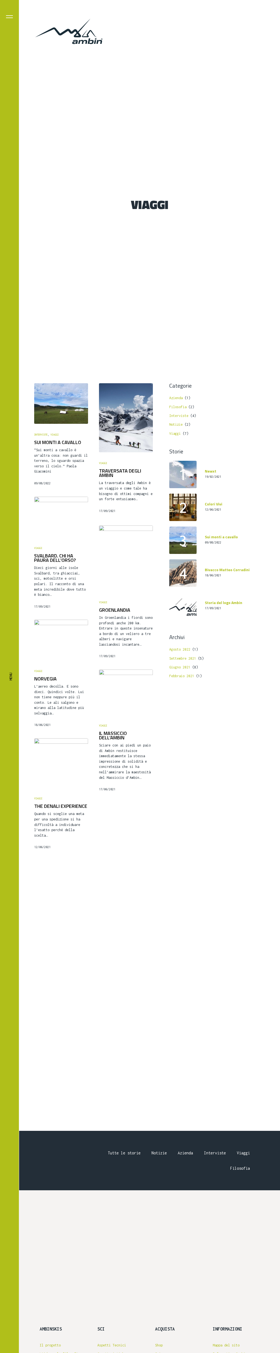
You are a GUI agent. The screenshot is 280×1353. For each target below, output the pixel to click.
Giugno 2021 (179, 667)
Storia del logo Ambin (223, 603)
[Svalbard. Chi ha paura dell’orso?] (61, 517)
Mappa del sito (226, 1345)
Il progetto (50, 1345)
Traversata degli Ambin (120, 473)
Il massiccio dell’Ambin (113, 735)
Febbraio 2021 (181, 676)
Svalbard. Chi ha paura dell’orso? (55, 557)
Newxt (210, 471)
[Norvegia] (61, 640)
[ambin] (69, 31)
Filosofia (177, 407)
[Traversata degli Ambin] (126, 417)
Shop (159, 1345)
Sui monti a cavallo (57, 442)
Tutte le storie (124, 1153)
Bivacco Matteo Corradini (227, 570)
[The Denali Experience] (61, 763)
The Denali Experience (60, 806)
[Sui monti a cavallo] (61, 403)
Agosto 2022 (179, 649)
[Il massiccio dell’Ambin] (126, 692)
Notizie (176, 424)
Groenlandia (114, 610)
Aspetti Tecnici (111, 1345)
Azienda (176, 398)
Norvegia (45, 679)
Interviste (41, 434)
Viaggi (55, 434)
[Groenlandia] (126, 558)
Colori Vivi (213, 504)
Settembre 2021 (182, 658)
